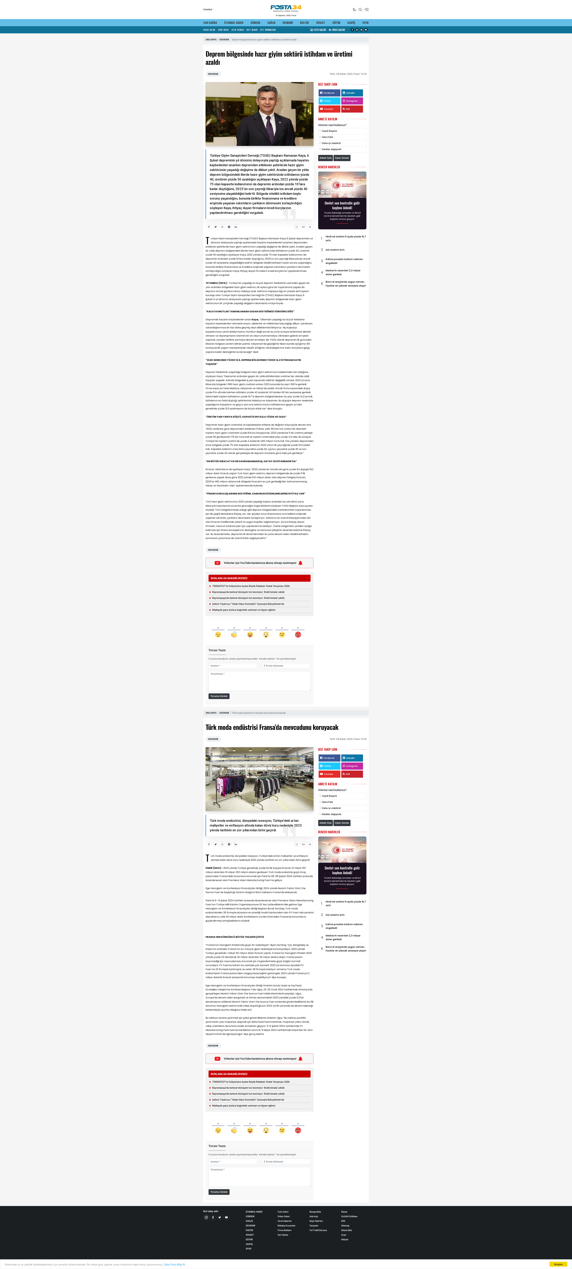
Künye (344, 1212)
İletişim (344, 1239)
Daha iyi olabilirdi (331, 143)
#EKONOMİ (213, 74)
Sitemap (345, 1225)
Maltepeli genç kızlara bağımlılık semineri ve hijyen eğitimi (243, 610)
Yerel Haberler (285, 1221)
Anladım (558, 1264)
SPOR (365, 22)
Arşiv (343, 1235)
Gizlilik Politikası (349, 1216)
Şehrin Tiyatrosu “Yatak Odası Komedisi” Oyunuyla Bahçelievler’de (248, 604)
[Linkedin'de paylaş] (235, 226)
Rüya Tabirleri (316, 1221)
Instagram (352, 100)
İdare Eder (327, 137)
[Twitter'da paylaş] (215, 226)
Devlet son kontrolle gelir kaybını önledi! (342, 205)
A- (310, 226)
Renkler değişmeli (331, 149)
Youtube (328, 109)
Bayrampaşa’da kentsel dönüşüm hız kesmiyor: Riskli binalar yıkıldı (248, 592)
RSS (348, 109)
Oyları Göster (342, 158)
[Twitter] (220, 1217)
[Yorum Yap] (296, 226)
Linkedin (350, 92)
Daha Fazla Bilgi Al (174, 1264)
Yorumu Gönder (219, 696)
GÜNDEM (255, 22)
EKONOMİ (288, 22)
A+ (303, 226)
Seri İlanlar (283, 1235)
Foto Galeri (283, 1212)
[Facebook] (213, 1217)
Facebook (329, 92)
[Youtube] (226, 1217)
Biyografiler (315, 1212)
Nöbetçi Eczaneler (287, 1225)
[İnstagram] (206, 1217)
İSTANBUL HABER (233, 22)
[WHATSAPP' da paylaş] (222, 226)
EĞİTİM (336, 22)
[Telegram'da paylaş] (229, 226)
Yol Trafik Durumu (318, 1230)
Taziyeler (314, 1225)
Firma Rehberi (285, 1230)
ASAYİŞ (351, 22)
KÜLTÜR (304, 22)
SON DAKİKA (210, 22)
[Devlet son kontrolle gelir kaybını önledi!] (342, 185)
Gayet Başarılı (329, 131)
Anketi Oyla (326, 158)
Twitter (327, 100)
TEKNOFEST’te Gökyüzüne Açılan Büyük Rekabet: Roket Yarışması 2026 (251, 586)
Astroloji (314, 1216)
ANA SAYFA (211, 39)
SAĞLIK (271, 22)
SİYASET (320, 22)
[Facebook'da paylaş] (209, 226)
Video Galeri (284, 1216)
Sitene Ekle (346, 1230)
